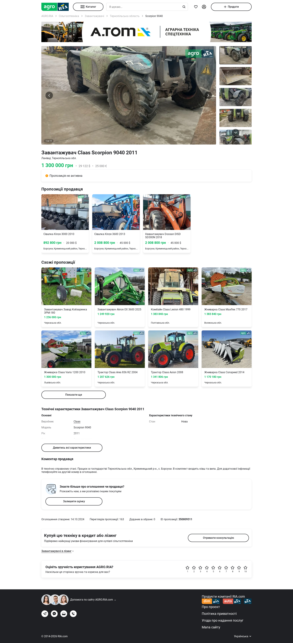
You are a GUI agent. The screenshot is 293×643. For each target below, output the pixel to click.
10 (245, 571)
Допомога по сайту (93, 599)
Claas (77, 421)
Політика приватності (219, 614)
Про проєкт (211, 607)
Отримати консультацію (218, 537)
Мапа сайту (211, 627)
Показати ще (73, 394)
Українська (241, 636)
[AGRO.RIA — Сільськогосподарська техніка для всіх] (57, 7)
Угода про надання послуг (222, 620)
